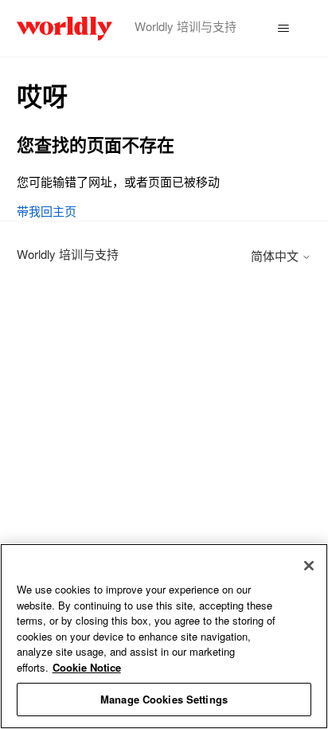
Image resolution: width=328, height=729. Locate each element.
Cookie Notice (87, 667)
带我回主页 (46, 210)
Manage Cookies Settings (164, 699)
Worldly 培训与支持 (68, 253)
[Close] (308, 565)
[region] (164, 636)
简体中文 (276, 255)
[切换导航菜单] (283, 28)
